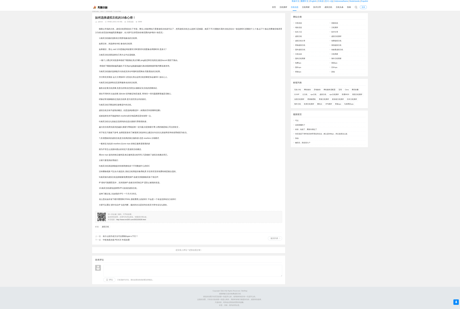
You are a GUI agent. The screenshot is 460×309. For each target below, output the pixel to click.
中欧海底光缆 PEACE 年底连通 (116, 240)
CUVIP (296, 94)
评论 (111, 280)
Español (364, 1)
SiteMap (244, 291)
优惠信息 (334, 23)
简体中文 (295, 1)
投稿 (349, 7)
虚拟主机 (328, 7)
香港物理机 (311, 99)
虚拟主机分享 (300, 41)
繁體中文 (304, 1)
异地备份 (317, 90)
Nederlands (354, 1)
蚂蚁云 (224, 294)
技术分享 (317, 7)
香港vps (298, 72)
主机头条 (339, 7)
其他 (333, 72)
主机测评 (283, 7)
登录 (363, 7)
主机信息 (294, 7)
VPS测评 (328, 104)
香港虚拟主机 (300, 45)
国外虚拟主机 (300, 50)
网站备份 (307, 90)
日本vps (334, 67)
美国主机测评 (357, 94)
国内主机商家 (300, 58)
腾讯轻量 (355, 90)
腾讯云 (319, 104)
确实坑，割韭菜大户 (302, 143)
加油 (297, 138)
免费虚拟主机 (336, 41)
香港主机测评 (324, 99)
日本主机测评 (352, 99)
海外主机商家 (336, 58)
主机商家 (306, 7)
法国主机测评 (299, 99)
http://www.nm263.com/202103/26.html (131, 219)
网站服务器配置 (329, 90)
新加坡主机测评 (338, 99)
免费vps (298, 63)
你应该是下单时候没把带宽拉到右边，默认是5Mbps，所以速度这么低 (321, 134)
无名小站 (297, 90)
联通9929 (345, 94)
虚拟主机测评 (336, 36)
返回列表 (274, 238)
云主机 (304, 94)
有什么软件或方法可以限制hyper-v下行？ (120, 236)
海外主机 (297, 104)
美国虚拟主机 (336, 45)
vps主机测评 (334, 94)
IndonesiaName (341, 1)
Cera (347, 90)
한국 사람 (329, 1)
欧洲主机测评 (309, 104)
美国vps (334, 63)
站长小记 (298, 32)
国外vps (298, 67)
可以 (297, 120)
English (313, 1)
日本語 (321, 1)
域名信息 (298, 27)
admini (100, 22)
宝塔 (340, 90)
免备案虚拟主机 (337, 50)
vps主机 (313, 94)
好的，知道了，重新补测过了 (306, 129)
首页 (274, 7)
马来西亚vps (349, 104)
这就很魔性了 (300, 125)
